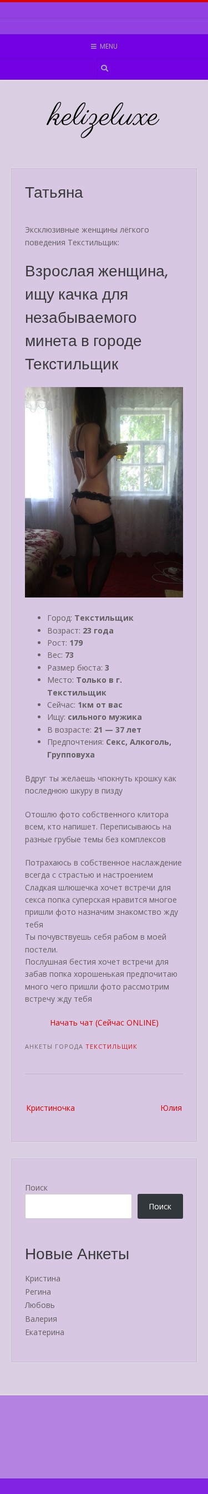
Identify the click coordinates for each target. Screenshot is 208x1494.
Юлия (171, 1108)
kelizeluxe (104, 117)
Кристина (42, 1278)
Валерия (41, 1318)
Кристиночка (50, 1108)
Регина (38, 1291)
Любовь (40, 1305)
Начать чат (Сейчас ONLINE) (104, 1022)
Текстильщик (111, 1046)
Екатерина (44, 1332)
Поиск (36, 1187)
